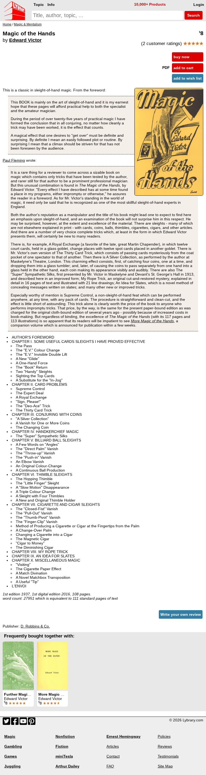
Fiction (62, 746)
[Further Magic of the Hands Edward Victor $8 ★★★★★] (18, 665)
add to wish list (188, 78)
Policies (164, 736)
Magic (9, 736)
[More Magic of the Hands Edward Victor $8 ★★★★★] (52, 665)
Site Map (165, 766)
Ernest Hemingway (123, 736)
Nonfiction (65, 736)
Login (198, 4)
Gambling (13, 746)
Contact (113, 756)
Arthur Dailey (67, 766)
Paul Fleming (14, 160)
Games (10, 756)
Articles (112, 746)
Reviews (165, 746)
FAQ (110, 766)
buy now (181, 57)
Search (193, 15)
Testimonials (168, 756)
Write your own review (180, 614)
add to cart (183, 68)
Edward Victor (25, 40)
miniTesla (64, 756)
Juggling (12, 766)
